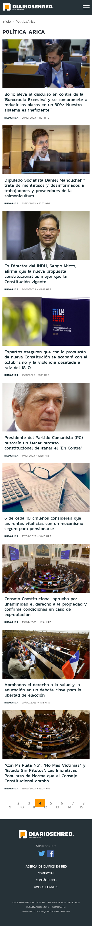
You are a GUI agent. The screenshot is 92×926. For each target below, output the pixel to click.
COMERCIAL (46, 873)
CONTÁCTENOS (46, 880)
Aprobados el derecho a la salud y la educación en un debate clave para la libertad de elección (42, 690)
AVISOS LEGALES (46, 887)
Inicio (6, 21)
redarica (11, 118)
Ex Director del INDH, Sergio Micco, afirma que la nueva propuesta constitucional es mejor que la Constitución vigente (40, 274)
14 (69, 807)
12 (45, 807)
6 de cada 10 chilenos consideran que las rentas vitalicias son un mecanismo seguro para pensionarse (43, 523)
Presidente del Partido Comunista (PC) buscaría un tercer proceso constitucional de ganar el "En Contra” (43, 442)
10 (22, 807)
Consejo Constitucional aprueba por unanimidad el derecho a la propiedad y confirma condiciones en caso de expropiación (45, 607)
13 (57, 807)
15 (81, 807)
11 (34, 807)
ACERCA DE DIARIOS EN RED (46, 866)
